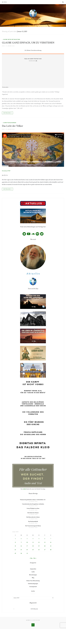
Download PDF (6, 171)
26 (38, 549)
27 (44, 549)
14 (50, 542)
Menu (5, 2)
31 (27, 553)
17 (27, 546)
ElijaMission (33, 19)
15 (15, 546)
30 (21, 553)
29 (15, 553)
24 (27, 549)
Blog (33, 577)
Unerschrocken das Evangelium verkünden (33, 504)
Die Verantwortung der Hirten (33, 526)
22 (15, 549)
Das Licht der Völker (12, 126)
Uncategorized (33, 586)
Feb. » (34, 558)
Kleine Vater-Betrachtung (11, 39)
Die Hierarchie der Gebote (33, 517)
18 (32, 546)
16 (21, 546)
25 (33, 549)
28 (50, 549)
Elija (3, 45)
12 (38, 542)
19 (38, 546)
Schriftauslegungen (9, 122)
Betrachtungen (33, 575)
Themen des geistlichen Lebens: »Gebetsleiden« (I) (33, 499)
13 (44, 542)
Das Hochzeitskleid (33, 521)
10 (27, 542)
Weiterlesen (6, 113)
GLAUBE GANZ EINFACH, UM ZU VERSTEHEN (28, 42)
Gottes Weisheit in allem (33, 508)
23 (21, 549)
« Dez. (31, 558)
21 (50, 546)
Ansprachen (33, 569)
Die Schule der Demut (33, 513)
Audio (24, 489)
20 (44, 546)
